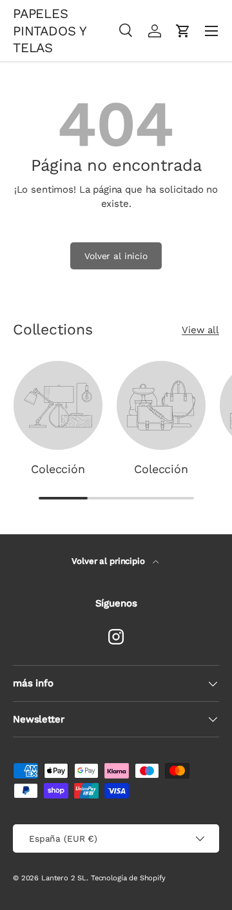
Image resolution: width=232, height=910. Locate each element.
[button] (183, 31)
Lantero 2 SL (63, 878)
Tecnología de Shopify (128, 878)
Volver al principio (109, 561)
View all (200, 330)
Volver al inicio (116, 256)
